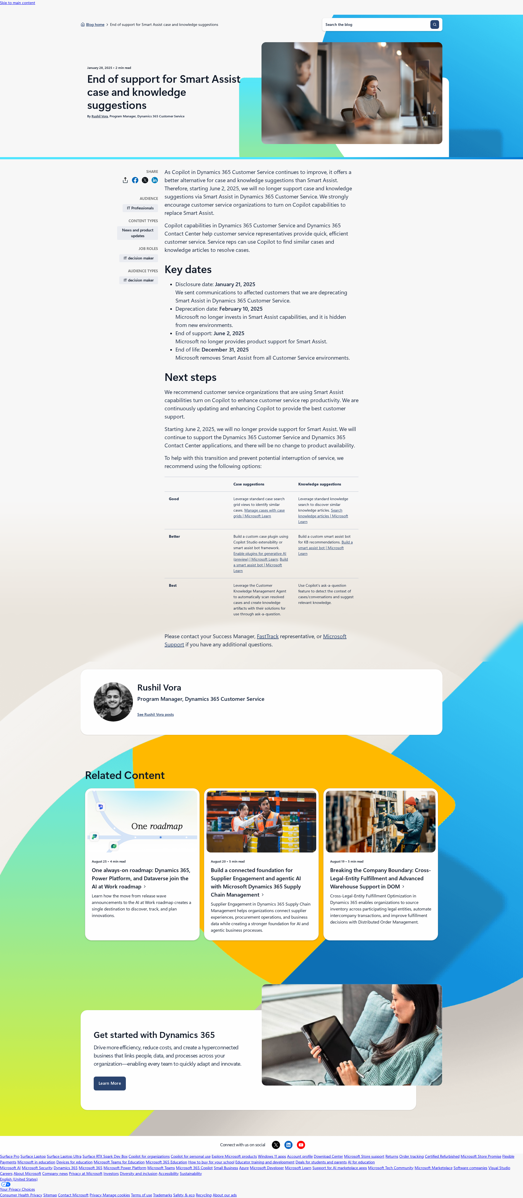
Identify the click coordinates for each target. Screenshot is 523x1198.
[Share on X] (145, 180)
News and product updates (137, 233)
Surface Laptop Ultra (64, 1156)
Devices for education (74, 1162)
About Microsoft (27, 1173)
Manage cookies (116, 1195)
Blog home (95, 24)
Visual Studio (499, 1168)
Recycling (204, 1195)
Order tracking (411, 1156)
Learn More (110, 1083)
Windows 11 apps (272, 1156)
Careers (6, 1173)
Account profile (300, 1156)
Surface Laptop (33, 1156)
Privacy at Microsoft (85, 1173)
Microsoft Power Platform (125, 1168)
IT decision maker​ (139, 258)
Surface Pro (9, 1156)
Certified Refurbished (442, 1156)
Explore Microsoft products (234, 1156)
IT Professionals (140, 208)
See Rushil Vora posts (155, 714)
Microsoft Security (37, 1168)
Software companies (470, 1168)
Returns (391, 1156)
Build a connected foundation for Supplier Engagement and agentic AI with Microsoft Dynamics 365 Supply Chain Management (256, 882)
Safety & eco (184, 1195)
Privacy (96, 1195)
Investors (111, 1173)
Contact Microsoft (73, 1195)
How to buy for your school (211, 1162)
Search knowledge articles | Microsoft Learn (323, 516)
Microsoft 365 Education (166, 1162)
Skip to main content (17, 3)
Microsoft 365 (90, 1168)
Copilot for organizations (149, 1156)
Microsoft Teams (161, 1168)
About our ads (225, 1195)
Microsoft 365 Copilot (194, 1168)
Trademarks (162, 1195)
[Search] (434, 24)
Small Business (226, 1168)
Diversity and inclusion (138, 1173)
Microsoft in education (36, 1162)
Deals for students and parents (321, 1162)
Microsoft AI (10, 1168)
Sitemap (50, 1195)
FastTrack (268, 636)
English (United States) (19, 1179)
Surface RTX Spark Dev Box (105, 1156)
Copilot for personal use (191, 1156)
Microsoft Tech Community (390, 1168)
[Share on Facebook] (135, 180)
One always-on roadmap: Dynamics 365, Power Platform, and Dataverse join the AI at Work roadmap (141, 878)
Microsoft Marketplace (433, 1168)
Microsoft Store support (364, 1156)
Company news (55, 1173)
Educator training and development (264, 1162)
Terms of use (141, 1195)
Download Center (328, 1156)
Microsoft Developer (267, 1168)
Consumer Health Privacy (21, 1195)
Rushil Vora (100, 116)
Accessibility (169, 1173)
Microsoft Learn (298, 1168)
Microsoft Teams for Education (119, 1162)
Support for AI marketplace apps (339, 1168)
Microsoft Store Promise (481, 1156)
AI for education (361, 1162)
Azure (244, 1168)
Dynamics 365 (66, 1168)
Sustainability (191, 1173)
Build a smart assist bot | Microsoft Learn (260, 565)
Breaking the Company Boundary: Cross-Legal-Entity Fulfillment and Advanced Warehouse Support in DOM (380, 878)
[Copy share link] (125, 180)
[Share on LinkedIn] (154, 180)
